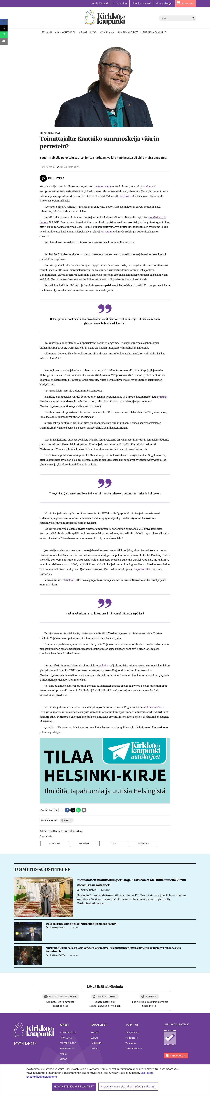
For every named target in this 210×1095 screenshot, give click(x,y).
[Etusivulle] (105, 17)
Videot (63, 1059)
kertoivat (125, 196)
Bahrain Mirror (155, 707)
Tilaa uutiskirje (163, 3)
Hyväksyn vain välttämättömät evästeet (128, 1086)
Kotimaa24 (149, 186)
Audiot (63, 1053)
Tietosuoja (131, 1043)
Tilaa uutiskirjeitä (134, 1048)
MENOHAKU (188, 3)
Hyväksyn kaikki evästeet (74, 1086)
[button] (67, 810)
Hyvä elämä (66, 1037)
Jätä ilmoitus (120, 3)
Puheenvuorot (68, 1043)
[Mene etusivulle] (34, 1029)
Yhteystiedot (132, 1032)
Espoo (94, 1037)
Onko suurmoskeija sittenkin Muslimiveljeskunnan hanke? (81, 924)
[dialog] (105, 1079)
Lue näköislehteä (99, 3)
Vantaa (94, 1048)
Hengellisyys (67, 1048)
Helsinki (95, 1032)
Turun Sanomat (102, 186)
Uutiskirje (151, 996)
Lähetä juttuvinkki (141, 3)
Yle (138, 186)
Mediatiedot (131, 1037)
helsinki (67, 820)
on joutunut (141, 569)
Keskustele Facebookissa (62, 996)
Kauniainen (96, 1043)
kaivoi (105, 665)
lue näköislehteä (175, 1024)
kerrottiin (106, 231)
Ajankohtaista (68, 1032)
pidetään (162, 396)
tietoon (70, 580)
